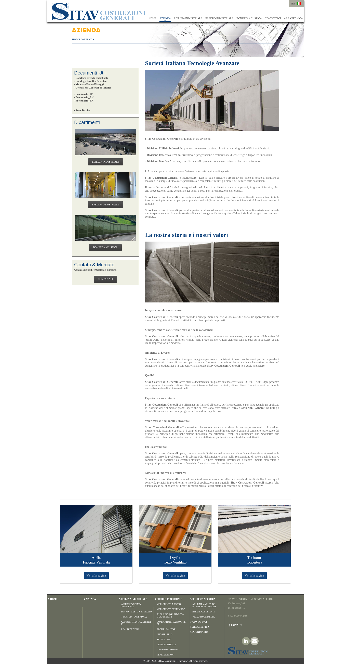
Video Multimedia (203, 616)
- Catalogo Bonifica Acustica (90, 81)
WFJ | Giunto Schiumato (171, 609)
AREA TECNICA (293, 18)
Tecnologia (164, 639)
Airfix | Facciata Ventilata (131, 605)
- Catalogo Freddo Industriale (91, 77)
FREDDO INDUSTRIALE (219, 18)
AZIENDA (165, 18)
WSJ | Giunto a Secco (169, 604)
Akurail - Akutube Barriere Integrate (204, 605)
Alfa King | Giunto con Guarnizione (170, 615)
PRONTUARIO (200, 632)
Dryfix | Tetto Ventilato (136, 611)
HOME (152, 18)
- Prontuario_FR (83, 100)
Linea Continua (166, 644)
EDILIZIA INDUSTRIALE (188, 18)
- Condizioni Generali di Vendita (92, 87)
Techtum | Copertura (134, 616)
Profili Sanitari (166, 629)
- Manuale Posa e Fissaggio (89, 84)
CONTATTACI (273, 18)
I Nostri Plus (164, 634)
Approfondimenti (167, 649)
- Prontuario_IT (83, 94)
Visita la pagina (96, 575)
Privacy (236, 625)
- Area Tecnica (82, 110)
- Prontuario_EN (83, 97)
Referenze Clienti (203, 611)
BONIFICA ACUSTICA (249, 18)
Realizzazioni (130, 629)
